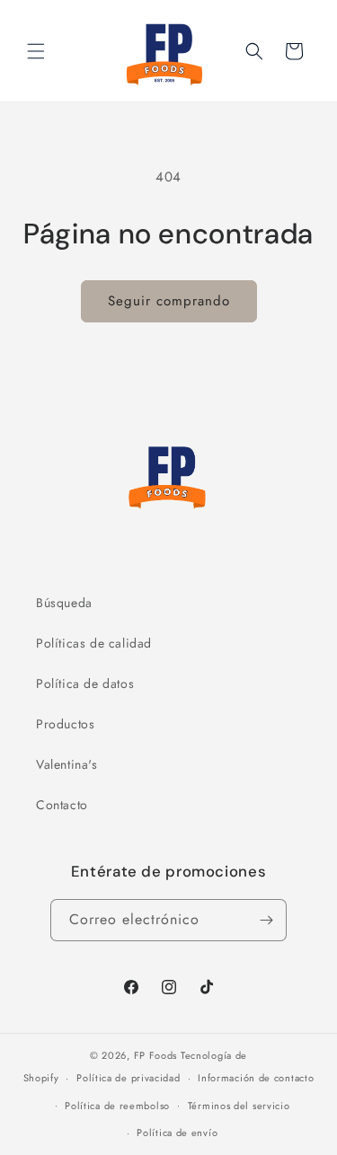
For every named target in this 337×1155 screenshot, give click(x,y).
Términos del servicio (239, 1105)
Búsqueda (64, 603)
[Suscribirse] (266, 920)
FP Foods (156, 1055)
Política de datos (85, 683)
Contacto (62, 805)
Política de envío (177, 1132)
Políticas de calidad (94, 643)
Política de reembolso (117, 1105)
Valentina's (67, 764)
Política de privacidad (128, 1078)
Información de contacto (256, 1078)
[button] (36, 51)
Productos (65, 724)
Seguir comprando (169, 301)
